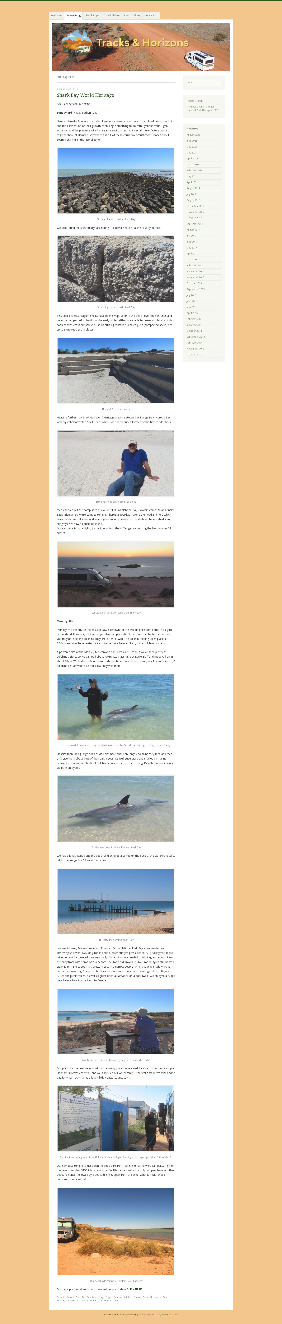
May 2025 (192, 146)
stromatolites (90, 1300)
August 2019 (193, 188)
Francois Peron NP (143, 1297)
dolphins (128, 1297)
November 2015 (195, 277)
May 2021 (192, 176)
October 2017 (194, 218)
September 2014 (196, 336)
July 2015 (191, 295)
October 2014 (194, 330)
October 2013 (194, 354)
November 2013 (195, 348)
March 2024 (193, 164)
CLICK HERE (134, 1289)
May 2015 (192, 307)
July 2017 (191, 235)
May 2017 (192, 247)
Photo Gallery (132, 15)
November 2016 (195, 271)
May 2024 (192, 152)
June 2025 (192, 140)
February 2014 (194, 342)
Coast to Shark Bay (76, 1297)
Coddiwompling (95, 1297)
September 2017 (196, 224)
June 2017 (192, 241)
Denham (118, 1297)
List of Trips (92, 15)
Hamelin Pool (160, 1297)
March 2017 (193, 259)
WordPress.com (170, 1314)
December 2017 (195, 206)
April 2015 (192, 313)
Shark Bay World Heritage (85, 95)
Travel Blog (74, 15)
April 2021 (192, 182)
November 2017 (195, 212)
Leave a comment (109, 1300)
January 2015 (194, 324)
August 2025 (193, 134)
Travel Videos (111, 15)
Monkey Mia (63, 1300)
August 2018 (193, 200)
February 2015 (194, 319)
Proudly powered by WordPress (119, 1314)
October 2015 (194, 283)
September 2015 (196, 289)
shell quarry (76, 1300)
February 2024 (194, 170)
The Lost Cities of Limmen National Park (200, 108)
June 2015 (192, 301)
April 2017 (192, 253)
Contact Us (151, 15)
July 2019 (191, 194)
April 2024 (192, 158)
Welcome (56, 15)
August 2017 (193, 229)
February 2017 (194, 265)
